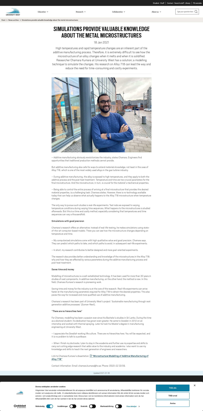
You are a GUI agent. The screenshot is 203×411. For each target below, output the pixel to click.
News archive (13, 20)
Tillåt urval (172, 396)
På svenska (197, 3)
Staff (162, 3)
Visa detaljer (131, 406)
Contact (170, 3)
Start (3, 20)
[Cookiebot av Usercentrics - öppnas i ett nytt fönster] (20, 406)
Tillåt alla (172, 388)
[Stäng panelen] (194, 385)
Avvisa (172, 403)
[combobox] (187, 11)
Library (187, 3)
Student (156, 3)
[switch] (73, 406)
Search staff (179, 3)
